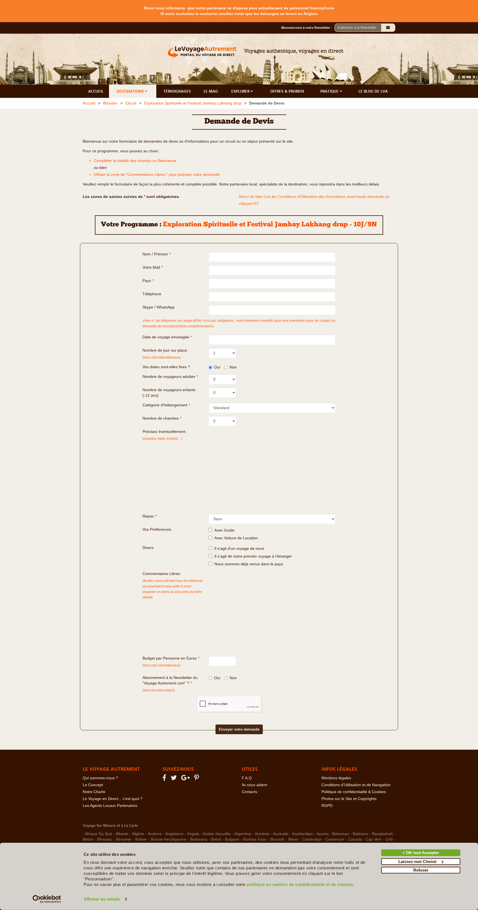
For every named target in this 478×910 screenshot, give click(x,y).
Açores (322, 834)
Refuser (420, 870)
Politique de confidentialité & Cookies (353, 792)
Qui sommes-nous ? (100, 778)
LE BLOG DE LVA (373, 91)
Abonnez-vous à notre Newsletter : (307, 28)
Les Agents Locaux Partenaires (110, 806)
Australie (280, 834)
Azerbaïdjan (302, 834)
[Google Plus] (186, 779)
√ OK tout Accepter (420, 852)
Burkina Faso (255, 839)
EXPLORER (241, 91)
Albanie (121, 834)
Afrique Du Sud (98, 834)
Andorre (155, 834)
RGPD (326, 806)
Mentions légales (336, 778)
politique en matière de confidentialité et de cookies (300, 884)
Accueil (89, 103)
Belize (88, 839)
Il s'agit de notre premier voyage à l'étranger (252, 556)
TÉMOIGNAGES (177, 91)
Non (233, 367)
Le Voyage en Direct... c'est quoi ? (112, 799)
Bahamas (340, 834)
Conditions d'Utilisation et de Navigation (356, 785)
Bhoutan (110, 103)
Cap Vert (373, 839)
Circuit (130, 103)
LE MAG (211, 91)
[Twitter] (174, 779)
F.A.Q (247, 778)
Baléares (360, 834)
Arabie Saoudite (217, 834)
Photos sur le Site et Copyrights (348, 799)
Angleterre (174, 834)
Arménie (262, 834)
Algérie (138, 834)
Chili (389, 839)
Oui (217, 367)
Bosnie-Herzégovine (168, 839)
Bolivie (141, 839)
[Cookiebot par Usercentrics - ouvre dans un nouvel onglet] (47, 899)
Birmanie (123, 839)
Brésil (216, 839)
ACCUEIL (95, 91)
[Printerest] (197, 779)
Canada (355, 839)
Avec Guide (223, 530)
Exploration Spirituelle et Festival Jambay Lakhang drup (192, 103)
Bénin (293, 839)
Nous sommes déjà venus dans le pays (247, 564)
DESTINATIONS (131, 91)
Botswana (198, 839)
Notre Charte (94, 792)
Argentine (242, 834)
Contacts (249, 792)
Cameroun (335, 839)
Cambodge (311, 839)
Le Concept (93, 785)
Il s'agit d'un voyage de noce (238, 548)
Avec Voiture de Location (235, 538)
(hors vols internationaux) (161, 665)
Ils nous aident (254, 785)
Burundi (277, 839)
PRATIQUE (330, 91)
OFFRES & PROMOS (287, 91)
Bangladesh (382, 834)
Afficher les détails (102, 899)
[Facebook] (165, 779)
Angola (193, 834)
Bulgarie (232, 839)
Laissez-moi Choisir (417, 861)
